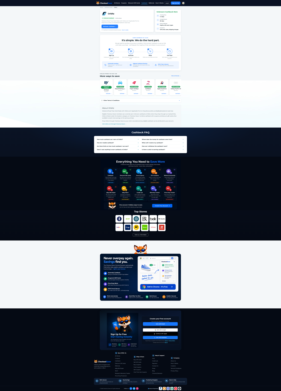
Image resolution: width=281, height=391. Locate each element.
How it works (125, 30)
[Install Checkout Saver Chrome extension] (183, 3)
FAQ (153, 358)
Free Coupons (137, 367)
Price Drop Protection (121, 376)
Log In (167, 3)
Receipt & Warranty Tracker (122, 373)
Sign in (166, 342)
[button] (160, 330)
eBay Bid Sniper (119, 368)
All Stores (117, 3)
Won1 (116, 371)
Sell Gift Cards (137, 362)
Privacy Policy (172, 340)
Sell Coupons (137, 369)
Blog (153, 371)
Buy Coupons (137, 364)
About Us (173, 361)
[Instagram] (137, 388)
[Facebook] (131, 388)
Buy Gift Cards (137, 359)
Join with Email (160, 324)
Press (153, 368)
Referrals (151, 3)
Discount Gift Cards (134, 3)
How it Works (160, 3)
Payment (154, 363)
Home (101, 7)
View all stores (176, 75)
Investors (173, 366)
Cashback (144, 3)
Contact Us (155, 366)
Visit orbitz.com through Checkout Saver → (114, 124)
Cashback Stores (108, 7)
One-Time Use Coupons (140, 372)
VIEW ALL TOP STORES (140, 234)
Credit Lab (155, 361)
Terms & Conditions (176, 368)
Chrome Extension (157, 373)
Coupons (124, 3)
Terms (166, 340)
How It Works (174, 363)
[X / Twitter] (134, 388)
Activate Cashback (109, 26)
